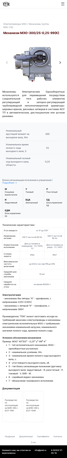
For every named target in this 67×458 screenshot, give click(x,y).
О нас (33, 442)
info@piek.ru (40, 450)
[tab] (32, 81)
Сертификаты (43, 436)
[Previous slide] (7, 62)
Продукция (10, 436)
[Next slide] (60, 62)
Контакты (58, 436)
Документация (26, 436)
